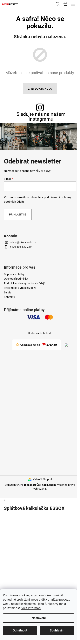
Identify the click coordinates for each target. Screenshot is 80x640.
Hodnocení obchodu (40, 333)
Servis (7, 292)
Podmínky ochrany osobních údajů (24, 283)
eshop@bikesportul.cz (23, 242)
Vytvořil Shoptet (42, 479)
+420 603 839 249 (21, 246)
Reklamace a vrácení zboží (20, 287)
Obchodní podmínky (16, 278)
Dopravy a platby (14, 274)
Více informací (31, 608)
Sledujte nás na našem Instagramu (41, 116)
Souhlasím (57, 630)
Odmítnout (20, 630)
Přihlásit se (17, 214)
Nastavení (39, 618)
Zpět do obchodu (40, 88)
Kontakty (9, 296)
